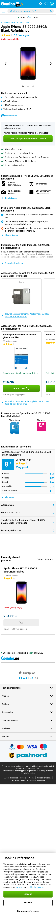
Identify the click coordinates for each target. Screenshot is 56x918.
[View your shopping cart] (52, 4)
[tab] (23, 86)
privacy (19, 887)
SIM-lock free (11, 116)
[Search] (51, 11)
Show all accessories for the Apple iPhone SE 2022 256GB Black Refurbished (27, 315)
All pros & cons (11, 235)
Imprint (31, 778)
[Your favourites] (46, 4)
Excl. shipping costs (18, 395)
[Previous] (6, 63)
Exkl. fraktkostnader (19, 629)
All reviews (9, 497)
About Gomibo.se (11, 778)
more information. (28, 773)
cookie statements (35, 887)
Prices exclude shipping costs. (28, 769)
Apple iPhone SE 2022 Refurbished (15, 22)
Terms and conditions (19, 780)
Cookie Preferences (44, 778)
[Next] (50, 63)
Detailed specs (11, 198)
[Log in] (40, 4)
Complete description (14, 263)
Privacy (23, 778)
